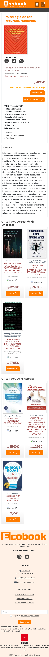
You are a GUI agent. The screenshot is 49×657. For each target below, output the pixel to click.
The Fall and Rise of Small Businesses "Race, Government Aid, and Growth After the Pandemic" (13, 268)
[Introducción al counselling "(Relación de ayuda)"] (13, 398)
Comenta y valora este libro (16, 76)
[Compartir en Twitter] (14, 61)
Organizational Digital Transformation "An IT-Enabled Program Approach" (36, 270)
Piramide (17, 109)
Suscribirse (24, 622)
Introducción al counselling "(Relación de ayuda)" (13, 420)
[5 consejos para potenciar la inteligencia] (13, 475)
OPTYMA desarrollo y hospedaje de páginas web (24, 655)
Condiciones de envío (24, 603)
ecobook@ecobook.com (26, 582)
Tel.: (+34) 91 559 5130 (26, 577)
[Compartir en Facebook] (6, 61)
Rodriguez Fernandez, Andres (19, 68)
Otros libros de (18, 223)
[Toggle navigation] (3, 10)
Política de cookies (24, 598)
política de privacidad (30, 615)
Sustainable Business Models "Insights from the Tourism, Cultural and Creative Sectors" (12, 344)
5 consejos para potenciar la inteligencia (13, 498)
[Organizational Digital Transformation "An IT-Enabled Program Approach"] (36, 243)
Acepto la (25, 615)
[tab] (8, 148)
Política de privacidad (24, 594)
